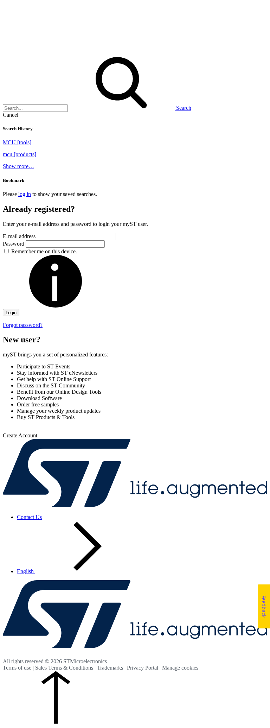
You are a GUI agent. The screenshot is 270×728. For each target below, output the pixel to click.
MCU (17, 142)
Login (11, 312)
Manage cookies (180, 668)
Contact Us (29, 517)
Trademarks (110, 668)
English (26, 571)
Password (14, 244)
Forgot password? (23, 325)
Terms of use (18, 668)
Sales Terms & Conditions (65, 668)
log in (24, 194)
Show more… (18, 166)
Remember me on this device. (44, 251)
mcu (19, 154)
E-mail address (19, 236)
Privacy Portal (142, 668)
